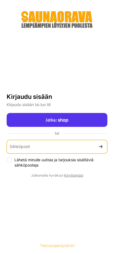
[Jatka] (100, 147)
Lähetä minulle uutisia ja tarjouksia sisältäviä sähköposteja (54, 162)
